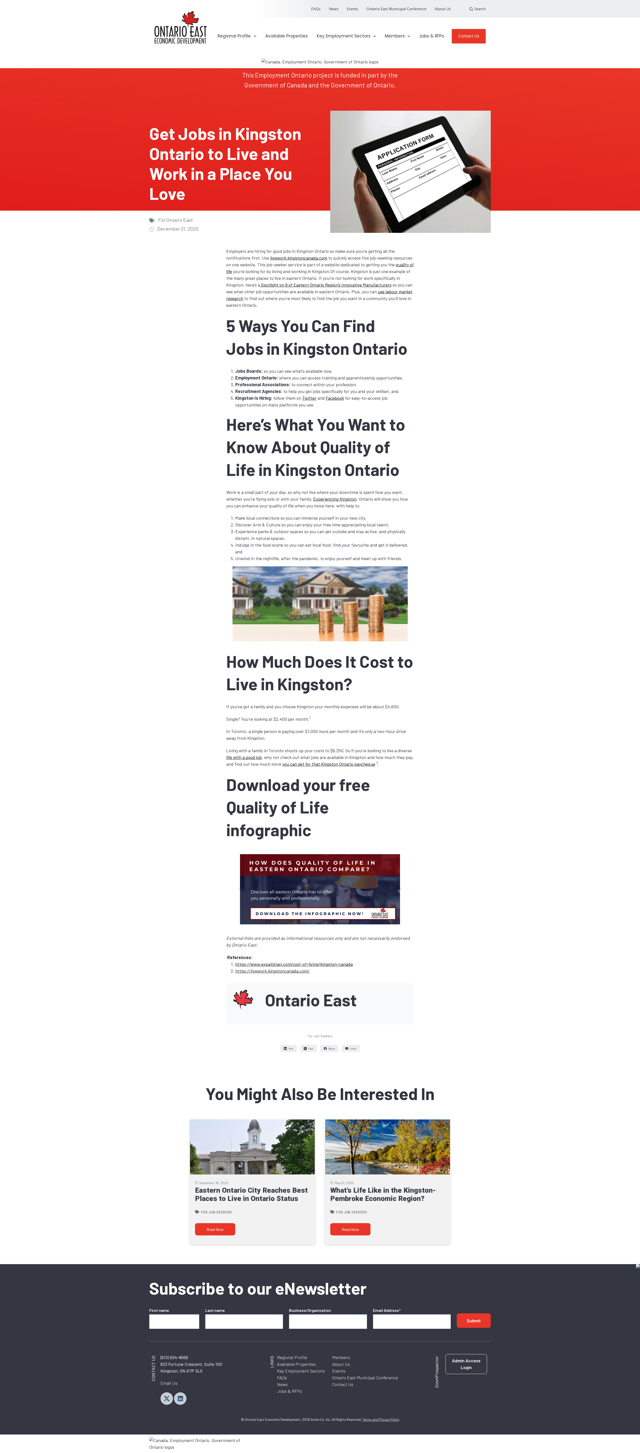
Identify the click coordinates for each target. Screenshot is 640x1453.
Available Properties (286, 36)
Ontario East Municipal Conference (396, 8)
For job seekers (320, 1036)
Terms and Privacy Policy (380, 1419)
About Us (443, 8)
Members (341, 1357)
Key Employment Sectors (301, 1371)
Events (352, 8)
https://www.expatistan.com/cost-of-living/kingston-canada (294, 964)
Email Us (169, 1383)
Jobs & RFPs (431, 36)
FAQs (315, 8)
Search (479, 8)
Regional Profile (292, 1357)
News (333, 8)
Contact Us (468, 36)
